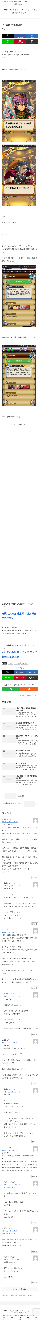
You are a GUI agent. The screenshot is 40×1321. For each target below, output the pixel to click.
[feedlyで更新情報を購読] (11, 689)
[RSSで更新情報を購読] (29, 689)
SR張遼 (18, 663)
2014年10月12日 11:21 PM (12, 886)
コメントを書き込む (20, 1289)
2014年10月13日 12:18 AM (10, 1043)
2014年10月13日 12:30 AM (12, 1092)
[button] (32, 41)
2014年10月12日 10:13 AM (10, 822)
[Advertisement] (20, 511)
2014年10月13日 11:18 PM (12, 1184)
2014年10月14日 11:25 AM (10, 1231)
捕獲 (5, 663)
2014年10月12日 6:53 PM (9, 932)
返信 (35, 877)
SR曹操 (25, 663)
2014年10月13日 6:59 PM (9, 1150)
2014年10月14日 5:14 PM (11, 1259)
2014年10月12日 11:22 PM (12, 996)
